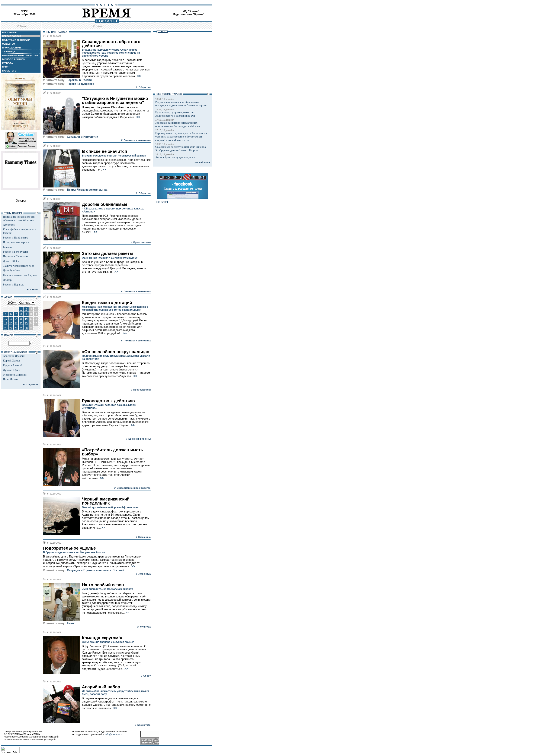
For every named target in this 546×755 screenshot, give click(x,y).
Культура (145, 626)
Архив (23, 26)
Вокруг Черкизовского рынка (87, 189)
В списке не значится (104, 151)
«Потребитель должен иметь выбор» (112, 452)
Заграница (144, 537)
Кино (70, 623)
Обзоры (21, 200)
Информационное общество (134, 488)
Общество (145, 87)
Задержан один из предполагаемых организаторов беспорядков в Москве (177, 124)
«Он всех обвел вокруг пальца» (115, 351)
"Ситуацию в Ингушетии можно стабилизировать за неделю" (115, 100)
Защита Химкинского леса (18, 265)
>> (139, 76)
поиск (99, 26)
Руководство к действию (108, 400)
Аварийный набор (101, 687)
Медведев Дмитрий (14, 374)
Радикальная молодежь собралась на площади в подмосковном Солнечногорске (180, 103)
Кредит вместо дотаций (107, 302)
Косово (7, 247)
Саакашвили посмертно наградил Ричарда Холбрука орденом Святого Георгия (180, 148)
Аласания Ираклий (14, 355)
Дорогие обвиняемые (104, 204)
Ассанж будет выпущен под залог (175, 157)
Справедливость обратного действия (111, 43)
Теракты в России (79, 80)
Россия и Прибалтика (15, 237)
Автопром (9, 224)
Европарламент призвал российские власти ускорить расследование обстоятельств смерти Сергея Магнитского (181, 137)
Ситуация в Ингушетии (82, 136)
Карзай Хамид (11, 360)
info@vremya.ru (114, 734)
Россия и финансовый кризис (20, 275)
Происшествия (142, 242)
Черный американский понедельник (105, 501)
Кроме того (144, 725)
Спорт (147, 676)
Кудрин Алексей (12, 365)
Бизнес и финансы (139, 438)
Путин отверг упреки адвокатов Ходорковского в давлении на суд (175, 114)
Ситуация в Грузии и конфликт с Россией (95, 570)
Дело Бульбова (11, 270)
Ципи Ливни (10, 379)
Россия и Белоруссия (15, 251)
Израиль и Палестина (15, 256)
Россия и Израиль (13, 284)
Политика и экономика (137, 140)
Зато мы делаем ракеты (107, 253)
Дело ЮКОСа (11, 261)
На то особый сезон (103, 584)
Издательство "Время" (188, 14)
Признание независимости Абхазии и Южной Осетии (19, 218)
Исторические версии (16, 242)
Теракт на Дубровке (80, 83)
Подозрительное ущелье (69, 548)
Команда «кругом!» (102, 637)
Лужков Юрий (11, 370)
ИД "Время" (191, 11)
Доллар (7, 279)
